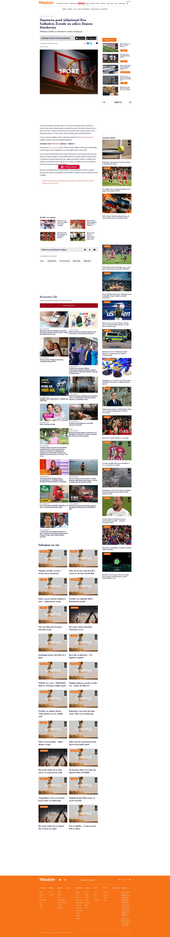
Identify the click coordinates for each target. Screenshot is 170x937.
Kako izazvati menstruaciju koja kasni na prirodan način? (82, 743)
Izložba (87, 895)
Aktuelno (87, 905)
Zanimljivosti (97, 900)
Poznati (50, 892)
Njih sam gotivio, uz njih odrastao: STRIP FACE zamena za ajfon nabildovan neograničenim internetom (125, 910)
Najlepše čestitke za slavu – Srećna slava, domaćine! (50, 572)
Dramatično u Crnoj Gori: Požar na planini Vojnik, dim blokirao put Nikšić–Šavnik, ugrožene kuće (116, 492)
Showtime (104, 9)
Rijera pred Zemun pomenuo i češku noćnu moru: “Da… (91, 236)
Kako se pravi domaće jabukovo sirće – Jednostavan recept (52, 600)
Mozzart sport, (54, 147)
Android (57, 144)
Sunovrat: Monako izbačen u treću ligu (115, 438)
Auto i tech (110, 3)
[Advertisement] (69, 110)
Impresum (41, 932)
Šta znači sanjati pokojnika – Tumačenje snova (81, 628)
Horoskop (122, 3)
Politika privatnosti (69, 932)
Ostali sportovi (95, 9)
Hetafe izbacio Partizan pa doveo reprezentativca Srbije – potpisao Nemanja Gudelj (114, 520)
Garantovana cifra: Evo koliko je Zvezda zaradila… (62, 223)
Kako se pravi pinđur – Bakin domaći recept (51, 743)
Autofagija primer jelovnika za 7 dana (52, 656)
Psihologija (78, 908)
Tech (104, 888)
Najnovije (59, 3)
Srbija (40, 908)
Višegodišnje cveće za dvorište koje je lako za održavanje (51, 799)
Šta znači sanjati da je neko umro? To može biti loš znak (50, 771)
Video (69, 888)
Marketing (47, 932)
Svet (123, 83)
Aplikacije (105, 895)
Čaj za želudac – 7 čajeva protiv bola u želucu (82, 827)
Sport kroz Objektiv (84, 9)
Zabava (51, 888)
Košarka (69, 9)
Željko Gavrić (87, 261)
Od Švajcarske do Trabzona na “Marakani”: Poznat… (62, 235)
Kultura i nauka (94, 3)
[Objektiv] (46, 3)
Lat (127, 1)
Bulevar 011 (73, 3)
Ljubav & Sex (79, 900)
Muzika (86, 900)
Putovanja (78, 905)
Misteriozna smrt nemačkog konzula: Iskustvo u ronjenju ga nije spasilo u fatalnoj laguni (114, 353)
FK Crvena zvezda (64, 261)
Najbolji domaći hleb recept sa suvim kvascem (82, 799)
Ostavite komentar (69, 305)
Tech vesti (105, 892)
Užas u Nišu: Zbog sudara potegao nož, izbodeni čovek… (125, 67)
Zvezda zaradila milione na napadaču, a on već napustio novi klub (116, 464)
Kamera (87, 892)
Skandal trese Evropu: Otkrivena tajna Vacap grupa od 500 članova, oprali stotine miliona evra (115, 576)
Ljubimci (78, 913)
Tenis (75, 9)
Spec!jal (59, 905)
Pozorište (87, 902)
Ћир (129, 1)
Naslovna (42, 16)
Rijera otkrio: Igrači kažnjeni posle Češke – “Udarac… (92, 223)
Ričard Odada (76, 261)
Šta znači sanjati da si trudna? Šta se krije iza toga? (51, 827)
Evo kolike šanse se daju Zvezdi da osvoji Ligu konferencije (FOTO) (116, 190)
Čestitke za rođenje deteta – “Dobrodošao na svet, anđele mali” (51, 713)
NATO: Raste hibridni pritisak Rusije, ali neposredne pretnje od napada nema (115, 217)
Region (107, 469)
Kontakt (53, 932)
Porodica (78, 915)
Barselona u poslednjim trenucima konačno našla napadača (116, 548)
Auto (95, 888)
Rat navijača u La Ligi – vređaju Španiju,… (125, 45)
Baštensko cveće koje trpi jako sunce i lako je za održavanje (82, 712)
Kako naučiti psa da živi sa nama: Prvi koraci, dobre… (125, 88)
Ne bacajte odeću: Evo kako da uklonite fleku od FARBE (82, 771)
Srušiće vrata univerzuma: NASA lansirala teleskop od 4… (125, 78)
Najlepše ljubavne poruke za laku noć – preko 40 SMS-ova (83, 684)
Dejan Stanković (87, 137)
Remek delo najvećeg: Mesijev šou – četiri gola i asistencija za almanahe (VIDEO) (116, 268)
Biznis (107, 273)
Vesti (95, 892)
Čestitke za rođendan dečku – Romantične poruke (81, 600)
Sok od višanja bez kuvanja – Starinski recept (51, 628)
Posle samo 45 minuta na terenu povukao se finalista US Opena (116, 163)
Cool (116, 3)
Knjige (86, 897)
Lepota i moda (45, 551)
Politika (107, 388)
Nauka (104, 900)
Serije (86, 908)
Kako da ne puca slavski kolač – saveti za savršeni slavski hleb (82, 572)
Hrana (74, 551)
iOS (52, 144)
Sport (87, 3)
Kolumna (124, 888)
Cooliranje (51, 895)
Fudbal (64, 9)
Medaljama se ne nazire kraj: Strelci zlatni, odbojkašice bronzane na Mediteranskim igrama (116, 382)
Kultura (87, 888)
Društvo (41, 895)
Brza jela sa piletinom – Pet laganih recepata (80, 656)
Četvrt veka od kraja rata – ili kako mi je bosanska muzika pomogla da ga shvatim (126, 921)
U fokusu (66, 3)
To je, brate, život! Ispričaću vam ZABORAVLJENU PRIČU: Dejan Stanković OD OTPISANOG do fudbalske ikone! (125, 897)
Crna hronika (125, 72)
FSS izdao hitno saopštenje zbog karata (125, 56)
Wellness (78, 892)
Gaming (105, 897)
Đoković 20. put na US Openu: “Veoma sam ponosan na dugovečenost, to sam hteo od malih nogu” (115, 324)
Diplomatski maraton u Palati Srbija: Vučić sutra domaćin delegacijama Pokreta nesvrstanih (116, 411)
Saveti (95, 895)
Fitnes (77, 897)
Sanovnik (78, 918)
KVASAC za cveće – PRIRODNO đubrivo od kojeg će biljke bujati (52, 684)
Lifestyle (103, 3)
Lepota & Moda (79, 902)
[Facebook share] (88, 43)
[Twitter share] (91, 43)
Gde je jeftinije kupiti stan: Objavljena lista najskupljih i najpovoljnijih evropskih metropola (116, 296)
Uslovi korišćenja (60, 932)
